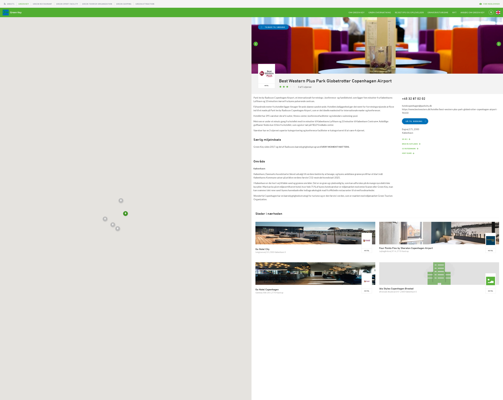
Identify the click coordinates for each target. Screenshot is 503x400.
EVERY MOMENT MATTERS (334, 146)
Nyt (454, 12)
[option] (377, 49)
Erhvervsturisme (438, 12)
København (259, 168)
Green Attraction (145, 4)
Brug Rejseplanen (410, 144)
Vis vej (405, 139)
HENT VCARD (407, 153)
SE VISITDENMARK (409, 149)
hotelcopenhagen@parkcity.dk (417, 105)
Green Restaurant (42, 4)
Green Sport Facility (67, 4)
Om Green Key (357, 12)
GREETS (10, 4)
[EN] (498, 12)
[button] (121, 201)
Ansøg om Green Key (473, 12)
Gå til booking (414, 121)
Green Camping (124, 4)
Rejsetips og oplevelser (409, 12)
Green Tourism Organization (97, 4)
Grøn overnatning (379, 12)
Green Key (23, 4)
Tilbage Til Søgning (275, 27)
